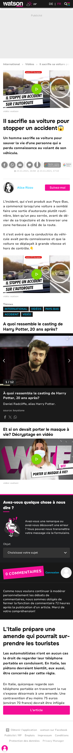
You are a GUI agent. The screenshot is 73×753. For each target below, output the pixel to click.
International (11, 64)
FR (59, 4)
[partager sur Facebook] (5, 417)
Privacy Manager (53, 741)
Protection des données (24, 741)
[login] (5, 748)
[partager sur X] (10, 417)
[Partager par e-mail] (20, 165)
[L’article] (36, 670)
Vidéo (27, 314)
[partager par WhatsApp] (15, 417)
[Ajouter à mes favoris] (37, 165)
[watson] (13, 4)
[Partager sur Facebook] (4, 165)
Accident (12, 314)
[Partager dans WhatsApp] (12, 165)
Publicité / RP (13, 735)
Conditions (62, 735)
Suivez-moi (57, 188)
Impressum (45, 735)
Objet (7, 544)
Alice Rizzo (25, 188)
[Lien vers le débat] (29, 165)
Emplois (30, 735)
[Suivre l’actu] (67, 165)
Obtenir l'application (24, 730)
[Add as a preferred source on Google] (52, 165)
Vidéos (29, 64)
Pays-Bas (52, 309)
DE (51, 4)
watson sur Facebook (53, 730)
